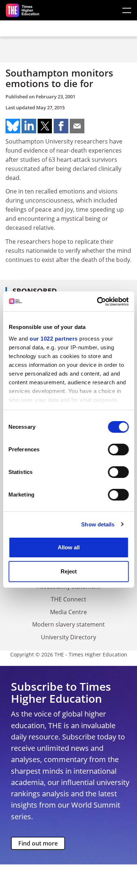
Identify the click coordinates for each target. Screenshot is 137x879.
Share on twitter (45, 126)
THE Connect (68, 599)
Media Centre (68, 612)
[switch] (118, 449)
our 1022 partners (54, 338)
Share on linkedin (29, 126)
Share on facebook (61, 126)
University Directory (68, 637)
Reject (69, 571)
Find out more (38, 843)
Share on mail (77, 126)
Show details (97, 524)
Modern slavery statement (68, 624)
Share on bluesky (12, 126)
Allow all (69, 547)
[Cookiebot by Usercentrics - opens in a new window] (97, 301)
